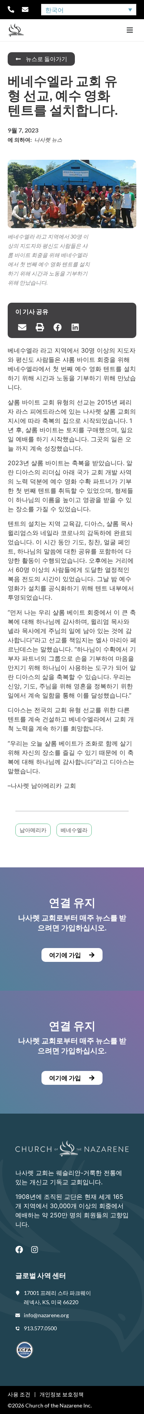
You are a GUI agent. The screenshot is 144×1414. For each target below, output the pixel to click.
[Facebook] (19, 1249)
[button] (129, 30)
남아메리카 (33, 830)
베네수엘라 (74, 830)
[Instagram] (34, 1249)
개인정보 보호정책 (62, 1394)
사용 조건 (19, 1394)
